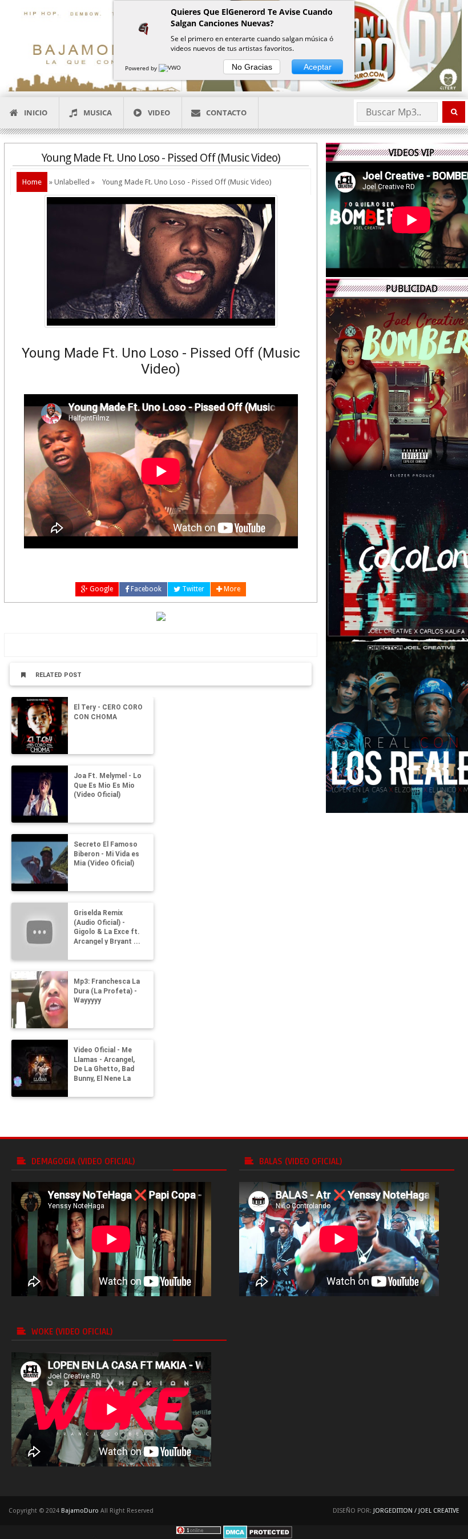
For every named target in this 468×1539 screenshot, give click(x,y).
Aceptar (318, 66)
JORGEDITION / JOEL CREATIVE (416, 1510)
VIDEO (159, 112)
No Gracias (252, 66)
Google (100, 589)
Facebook (145, 589)
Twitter (192, 589)
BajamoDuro (80, 1510)
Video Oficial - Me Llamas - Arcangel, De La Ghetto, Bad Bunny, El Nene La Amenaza (104, 1069)
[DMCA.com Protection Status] (257, 1532)
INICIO (35, 112)
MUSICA (97, 112)
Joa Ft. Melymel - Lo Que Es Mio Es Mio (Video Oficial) (108, 785)
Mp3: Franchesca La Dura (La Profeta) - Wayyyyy (107, 991)
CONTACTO (226, 112)
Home (32, 182)
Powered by (142, 68)
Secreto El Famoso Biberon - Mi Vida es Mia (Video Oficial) (106, 854)
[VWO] (171, 68)
